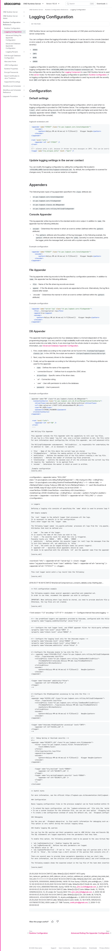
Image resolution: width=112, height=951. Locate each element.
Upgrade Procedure (10, 96)
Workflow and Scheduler (12, 86)
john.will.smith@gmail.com (82, 892)
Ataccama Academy (80, 948)
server (36, 75)
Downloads (101, 4)
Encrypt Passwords (11, 72)
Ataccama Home (10, 61)
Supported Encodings (12, 82)
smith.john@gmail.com (79, 902)
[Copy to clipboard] (106, 127)
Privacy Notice (104, 948)
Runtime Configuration (12, 28)
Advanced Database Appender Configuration (13, 46)
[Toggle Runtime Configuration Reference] (24, 22)
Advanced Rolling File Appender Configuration (13, 37)
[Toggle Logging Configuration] (24, 32)
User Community (64, 948)
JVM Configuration (11, 65)
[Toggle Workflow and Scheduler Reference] (24, 90)
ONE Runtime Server (10, 12)
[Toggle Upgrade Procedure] (24, 96)
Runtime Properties (11, 69)
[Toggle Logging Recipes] (24, 52)
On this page (36, 24)
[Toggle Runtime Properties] (24, 68)
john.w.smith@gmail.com (86, 887)
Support (53, 948)
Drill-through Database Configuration (12, 57)
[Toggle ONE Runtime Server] (24, 12)
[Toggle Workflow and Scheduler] (24, 86)
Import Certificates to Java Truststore (11, 77)
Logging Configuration (13, 32)
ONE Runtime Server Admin (10, 17)
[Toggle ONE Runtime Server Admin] (24, 16)
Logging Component (73, 72)
